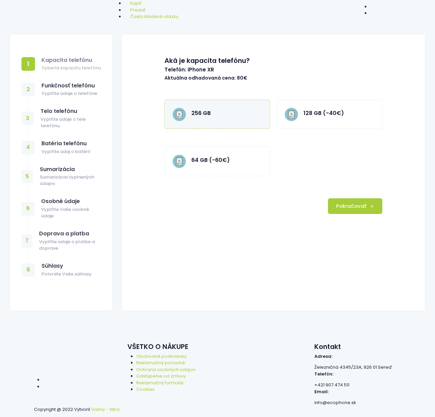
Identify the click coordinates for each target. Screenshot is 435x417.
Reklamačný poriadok (160, 363)
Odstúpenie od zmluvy (161, 376)
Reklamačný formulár (160, 383)
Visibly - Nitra (105, 409)
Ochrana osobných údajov (165, 369)
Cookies (145, 389)
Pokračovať (352, 206)
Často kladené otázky (154, 16)
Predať (137, 10)
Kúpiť (135, 3)
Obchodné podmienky (161, 356)
